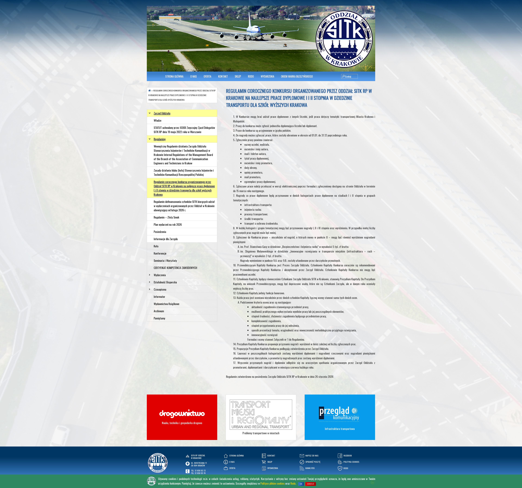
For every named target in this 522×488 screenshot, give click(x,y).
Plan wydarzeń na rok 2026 (168, 224)
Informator (159, 296)
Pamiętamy (159, 318)
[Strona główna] (149, 90)
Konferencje (160, 253)
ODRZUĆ (310, 484)
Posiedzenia (160, 232)
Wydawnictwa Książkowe (166, 304)
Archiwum (159, 311)
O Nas (193, 76)
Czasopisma (160, 289)
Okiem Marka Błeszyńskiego (297, 76)
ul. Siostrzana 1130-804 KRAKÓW (199, 464)
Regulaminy (160, 139)
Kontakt (223, 76)
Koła (156, 246)
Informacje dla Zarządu (166, 239)
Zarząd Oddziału (162, 113)
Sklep (238, 76)
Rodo (293, 483)
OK (301, 484)
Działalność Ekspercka (165, 282)
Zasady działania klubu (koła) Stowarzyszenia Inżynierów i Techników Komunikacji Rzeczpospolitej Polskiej (184, 172)
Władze (157, 120)
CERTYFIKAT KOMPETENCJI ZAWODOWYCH (175, 268)
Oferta (207, 76)
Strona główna (174, 76)
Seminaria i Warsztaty (165, 260)
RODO (251, 76)
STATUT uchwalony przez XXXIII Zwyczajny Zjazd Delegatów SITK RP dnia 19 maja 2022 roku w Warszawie (184, 129)
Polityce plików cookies (272, 483)
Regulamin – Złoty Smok (166, 217)
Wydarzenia (267, 76)
